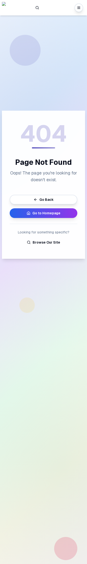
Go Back (46, 200)
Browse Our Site (46, 242)
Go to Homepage (46, 213)
